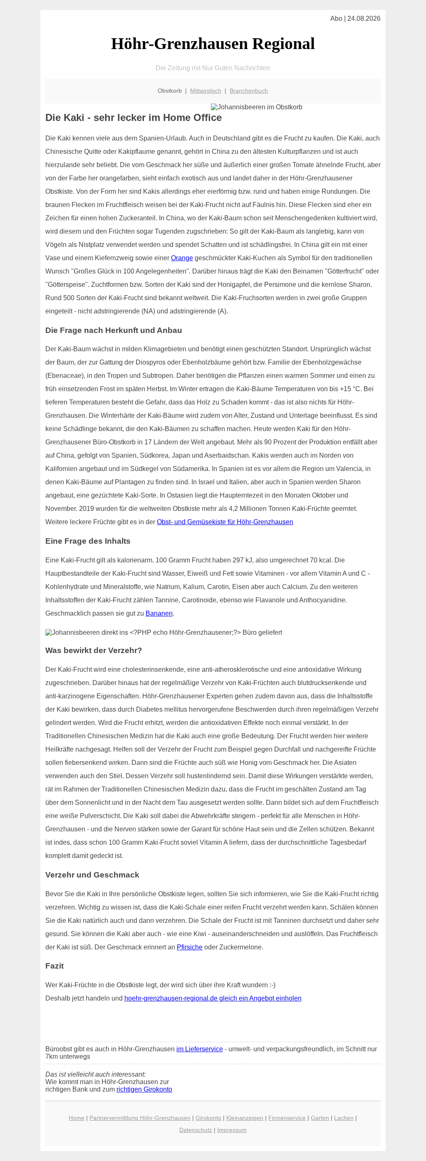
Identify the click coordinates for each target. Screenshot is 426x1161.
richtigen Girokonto (144, 1089)
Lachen (344, 1117)
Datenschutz (195, 1129)
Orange (182, 257)
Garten (320, 1117)
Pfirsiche (190, 947)
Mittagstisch (205, 90)
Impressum (232, 1129)
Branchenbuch (249, 90)
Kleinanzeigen (244, 1117)
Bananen (159, 613)
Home (76, 1117)
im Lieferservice (199, 1049)
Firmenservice (287, 1117)
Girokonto (208, 1117)
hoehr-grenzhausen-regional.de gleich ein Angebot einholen (213, 998)
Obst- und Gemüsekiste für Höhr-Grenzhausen (225, 521)
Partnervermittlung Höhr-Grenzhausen (140, 1117)
